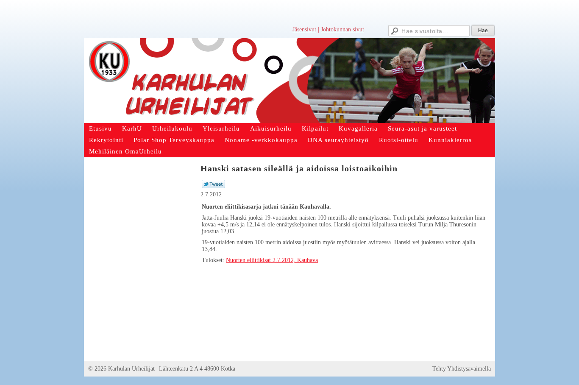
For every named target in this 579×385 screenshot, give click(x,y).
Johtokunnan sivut (342, 29)
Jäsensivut (304, 29)
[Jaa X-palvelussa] (213, 186)
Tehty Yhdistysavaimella (461, 368)
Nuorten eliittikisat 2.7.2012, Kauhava (272, 260)
